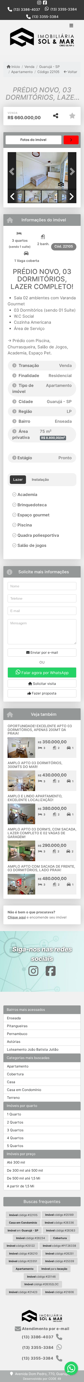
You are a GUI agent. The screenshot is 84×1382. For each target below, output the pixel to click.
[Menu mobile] (42, 37)
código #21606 (59, 1292)
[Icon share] (39, 2)
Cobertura (15, 1074)
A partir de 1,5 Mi (20, 1186)
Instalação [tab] (40, 479)
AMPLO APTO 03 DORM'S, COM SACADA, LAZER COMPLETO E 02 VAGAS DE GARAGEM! (42, 833)
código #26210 (23, 1253)
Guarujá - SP (49, 67)
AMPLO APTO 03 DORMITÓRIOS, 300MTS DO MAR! (35, 765)
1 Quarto (14, 1114)
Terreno (13, 1097)
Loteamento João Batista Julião (32, 1049)
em (23, 1230)
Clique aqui (17, 917)
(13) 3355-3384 (63, 9)
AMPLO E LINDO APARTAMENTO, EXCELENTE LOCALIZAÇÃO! (35, 798)
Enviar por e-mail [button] (44, 652)
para (54, 1268)
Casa (11, 1082)
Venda (29, 67)
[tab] (34, 140)
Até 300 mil (16, 1162)
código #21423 (23, 1292)
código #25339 (59, 1261)
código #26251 (59, 1253)
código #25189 (59, 1214)
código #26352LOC (41, 1284)
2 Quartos (15, 1122)
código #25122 (21, 1245)
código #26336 (59, 1222)
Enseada (14, 1018)
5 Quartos (15, 1146)
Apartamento (22, 72)
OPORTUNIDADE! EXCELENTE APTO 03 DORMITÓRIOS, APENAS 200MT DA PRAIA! (40, 729)
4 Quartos (15, 1138)
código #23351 (23, 1261)
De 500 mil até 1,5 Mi (23, 1178)
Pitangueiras (17, 1026)
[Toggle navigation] (71, 26)
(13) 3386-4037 (26, 9)
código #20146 (41, 1276)
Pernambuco (17, 1034)
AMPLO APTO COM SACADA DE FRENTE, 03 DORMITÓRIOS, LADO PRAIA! (41, 868)
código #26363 (60, 1230)
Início (15, 67)
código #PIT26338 (59, 1245)
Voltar (72, 72)
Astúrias (13, 1041)
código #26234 (30, 1238)
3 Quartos (15, 1130)
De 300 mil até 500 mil (25, 1170)
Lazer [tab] (18, 479)
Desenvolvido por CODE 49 (42, 1378)
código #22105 (23, 1215)
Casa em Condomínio (24, 1090)
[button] (13, 171)
